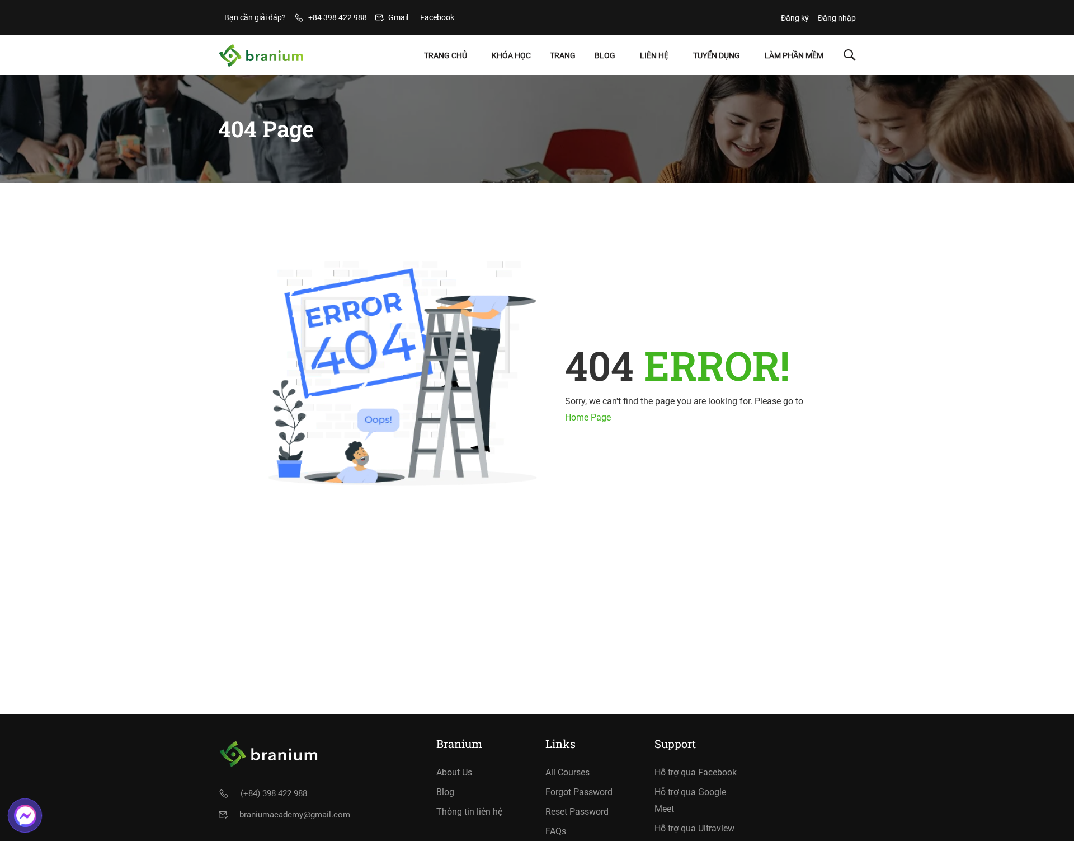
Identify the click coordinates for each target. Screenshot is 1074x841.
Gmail (398, 17)
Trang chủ (445, 55)
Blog (605, 55)
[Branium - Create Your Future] (261, 55)
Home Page (588, 417)
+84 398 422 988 (337, 17)
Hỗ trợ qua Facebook (695, 772)
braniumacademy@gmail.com (294, 815)
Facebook (437, 17)
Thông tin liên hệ (469, 811)
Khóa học (511, 55)
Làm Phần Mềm (794, 55)
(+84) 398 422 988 (274, 793)
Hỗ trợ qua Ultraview (694, 828)
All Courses (567, 772)
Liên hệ (654, 55)
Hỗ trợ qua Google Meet (690, 800)
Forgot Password (579, 792)
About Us (454, 772)
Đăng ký (795, 18)
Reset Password (577, 811)
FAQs (555, 831)
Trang (563, 55)
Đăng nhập (837, 18)
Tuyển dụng (716, 55)
